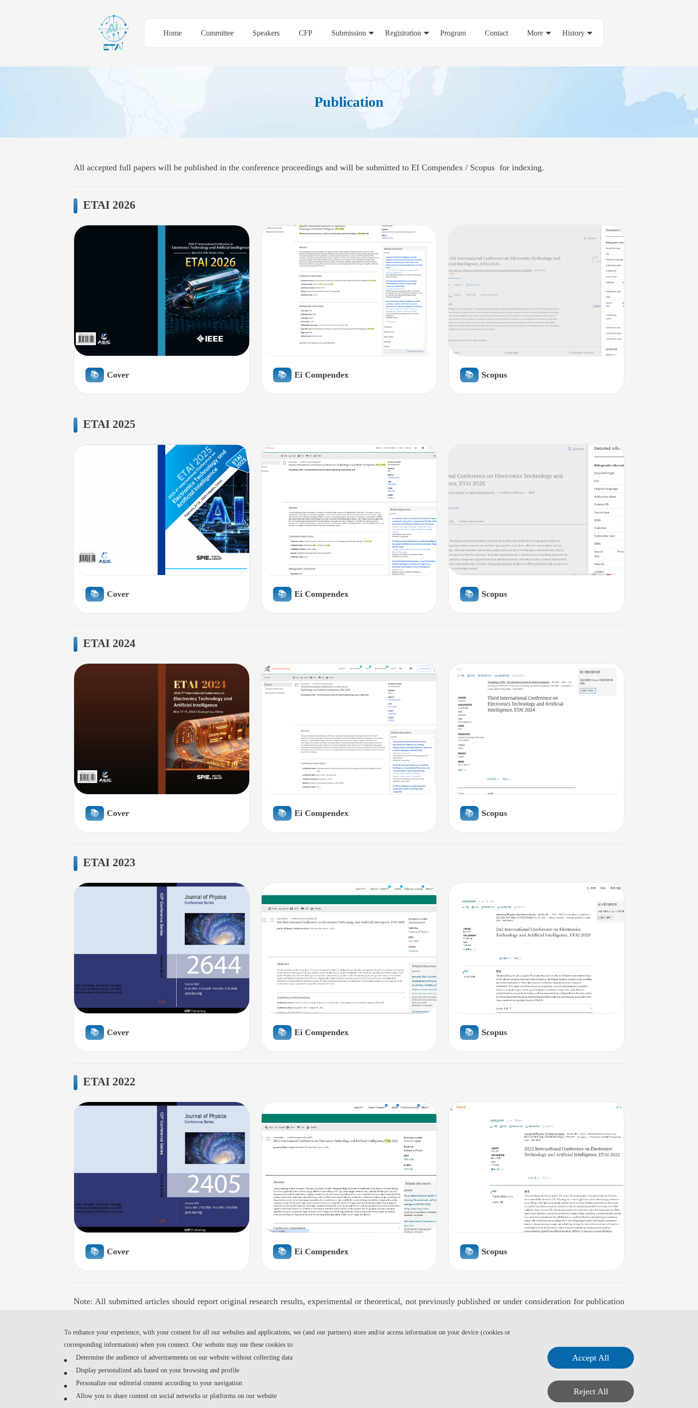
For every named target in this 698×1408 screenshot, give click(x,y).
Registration (403, 33)
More (535, 33)
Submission (348, 33)
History (573, 33)
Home (172, 33)
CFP (305, 33)
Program (453, 33)
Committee (217, 33)
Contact (496, 33)
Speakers (266, 33)
